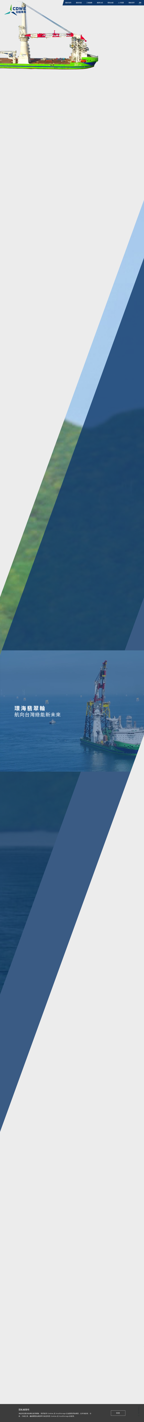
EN (140, 3)
